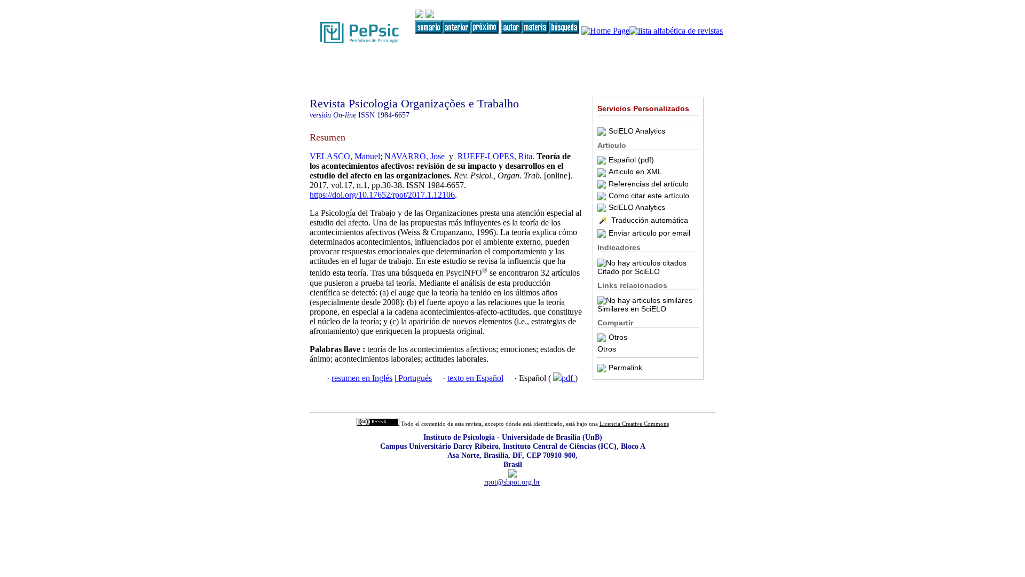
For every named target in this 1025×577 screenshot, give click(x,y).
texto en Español (475, 378)
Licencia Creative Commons (634, 424)
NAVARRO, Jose (414, 156)
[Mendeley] (603, 337)
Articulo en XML (635, 171)
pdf (568, 378)
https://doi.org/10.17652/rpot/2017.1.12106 (382, 194)
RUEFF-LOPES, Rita (495, 156)
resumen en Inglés (362, 378)
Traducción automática (649, 220)
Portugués (414, 378)
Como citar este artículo (649, 195)
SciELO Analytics (637, 131)
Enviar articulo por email (649, 233)
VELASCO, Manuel (345, 156)
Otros (618, 337)
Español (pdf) (631, 159)
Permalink (625, 367)
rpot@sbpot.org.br (512, 482)
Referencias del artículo (649, 184)
